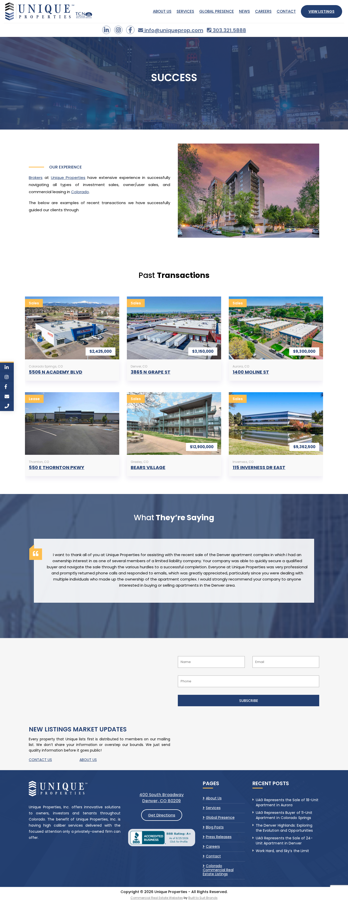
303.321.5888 (228, 30)
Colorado (80, 191)
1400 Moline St (251, 372)
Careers (263, 11)
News (244, 11)
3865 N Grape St (150, 372)
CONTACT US (40, 759)
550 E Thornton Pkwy (56, 467)
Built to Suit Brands (203, 898)
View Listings (321, 11)
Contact (286, 11)
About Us (162, 11)
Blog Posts (215, 827)
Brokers (36, 177)
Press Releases (219, 836)
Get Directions (161, 815)
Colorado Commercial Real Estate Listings (218, 870)
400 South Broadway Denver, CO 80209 (161, 798)
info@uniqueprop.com (173, 30)
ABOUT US (88, 759)
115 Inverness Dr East (259, 467)
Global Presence (216, 11)
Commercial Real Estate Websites (156, 898)
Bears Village (148, 467)
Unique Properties (68, 177)
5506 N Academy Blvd (55, 372)
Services (185, 11)
